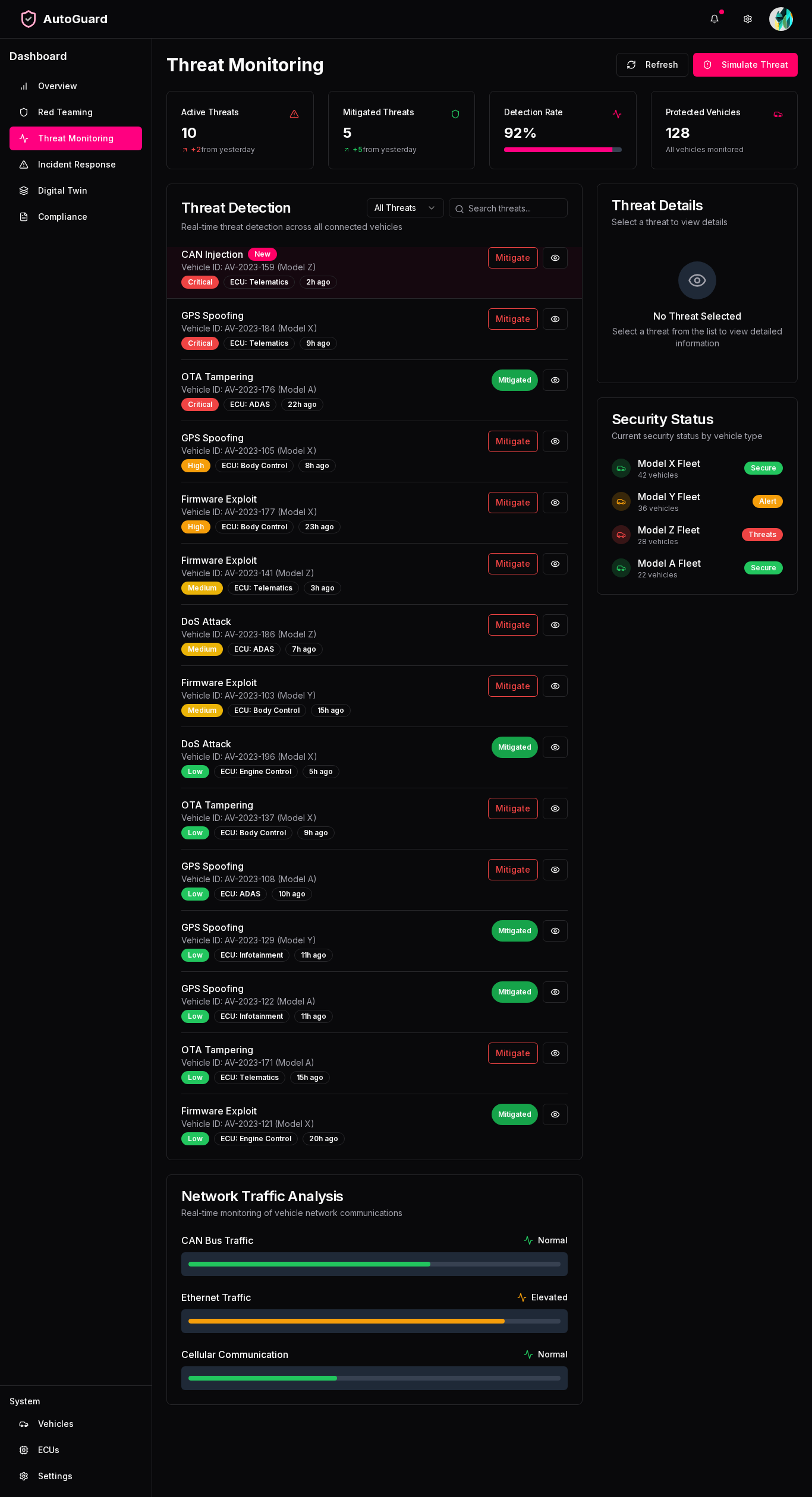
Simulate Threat (755, 64)
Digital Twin (62, 190)
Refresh (662, 64)
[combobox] (405, 207)
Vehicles (56, 1424)
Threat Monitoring (76, 138)
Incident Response (77, 164)
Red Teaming (65, 112)
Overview (57, 86)
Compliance (62, 216)
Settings (55, 1476)
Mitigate (513, 257)
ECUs (48, 1450)
